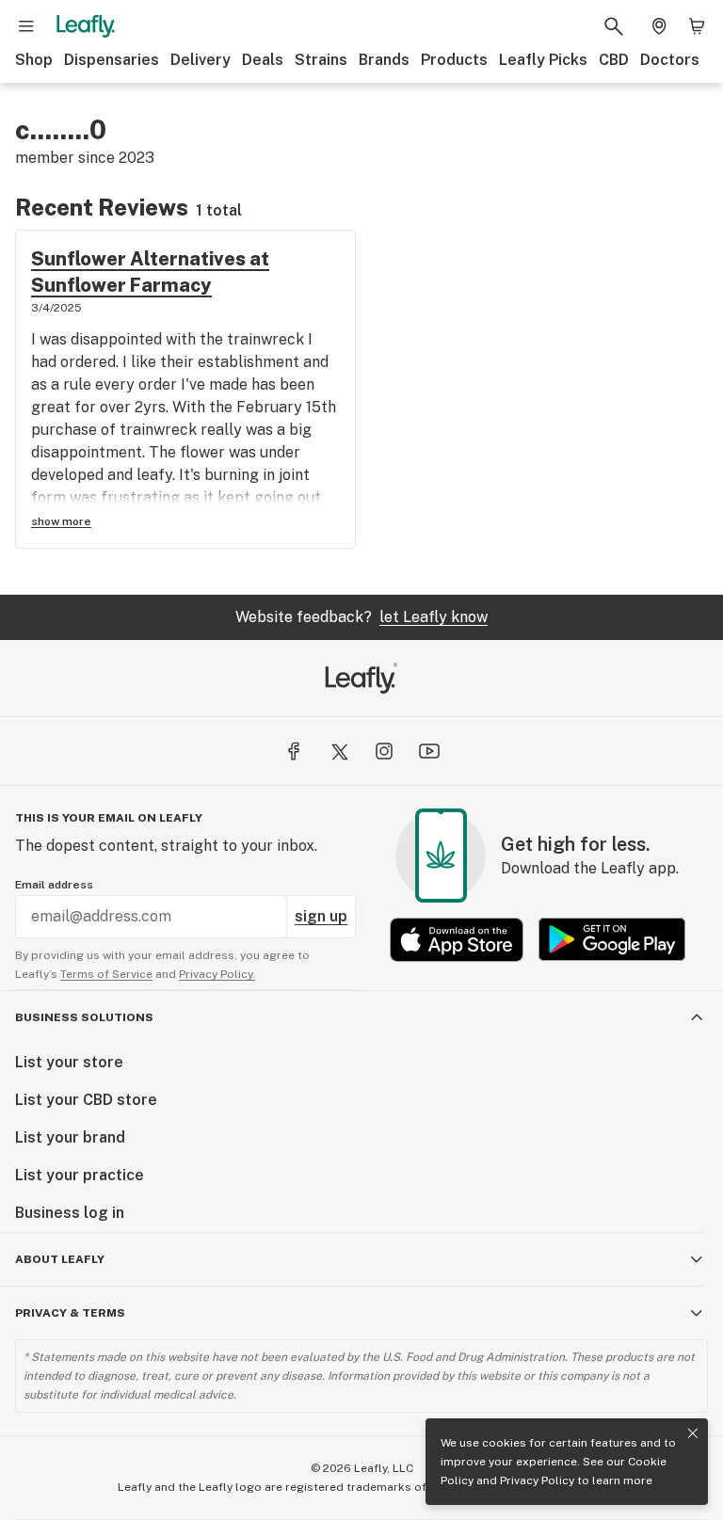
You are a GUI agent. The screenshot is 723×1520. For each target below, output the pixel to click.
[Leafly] (86, 26)
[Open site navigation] (26, 26)
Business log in (69, 1213)
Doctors (669, 60)
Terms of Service (106, 974)
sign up (321, 916)
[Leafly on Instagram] (384, 751)
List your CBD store (86, 1100)
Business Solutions (84, 1017)
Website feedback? (361, 617)
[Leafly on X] (339, 751)
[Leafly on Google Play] (611, 940)
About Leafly (59, 1259)
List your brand (70, 1137)
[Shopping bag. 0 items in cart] (696, 26)
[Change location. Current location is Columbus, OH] (659, 26)
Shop (34, 60)
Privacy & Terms (70, 1313)
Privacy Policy (537, 1480)
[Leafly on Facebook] (293, 751)
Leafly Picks (543, 60)
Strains (321, 60)
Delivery (200, 60)
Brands (384, 60)
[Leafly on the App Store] (456, 940)
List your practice (79, 1175)
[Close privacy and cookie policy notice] (692, 1433)
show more (61, 521)
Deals (262, 60)
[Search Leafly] (613, 26)
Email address (54, 884)
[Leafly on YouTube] (429, 751)
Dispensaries (111, 60)
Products (454, 60)
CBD (614, 60)
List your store (69, 1062)
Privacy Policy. (217, 974)
